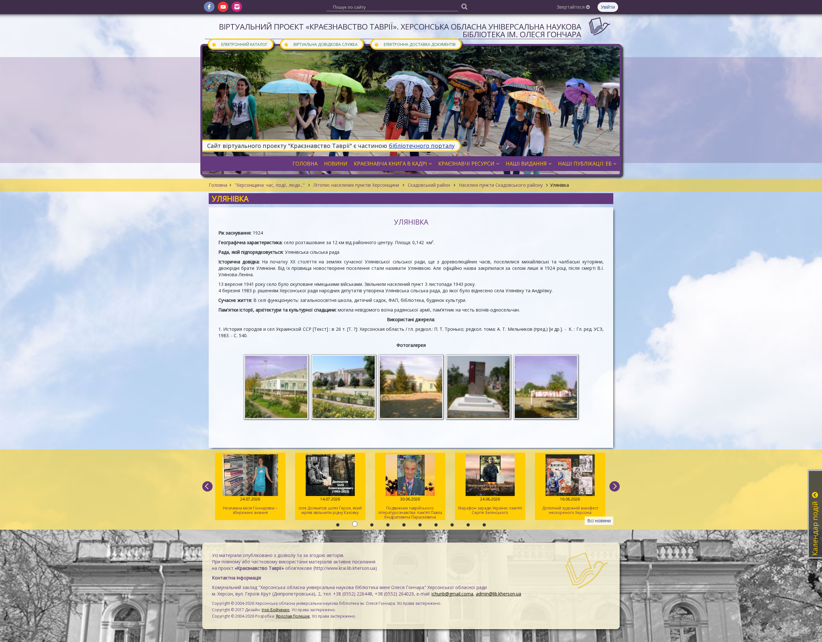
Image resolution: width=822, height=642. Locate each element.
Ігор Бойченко (276, 609)
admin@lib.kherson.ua (498, 594)
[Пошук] (464, 6)
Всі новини (599, 521)
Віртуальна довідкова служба (321, 44)
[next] (614, 486)
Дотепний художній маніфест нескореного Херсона (490, 505)
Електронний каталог (239, 44)
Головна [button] (305, 163)
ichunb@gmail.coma (452, 594)
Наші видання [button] (526, 163)
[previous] (207, 486)
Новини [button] (335, 163)
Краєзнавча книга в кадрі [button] (390, 163)
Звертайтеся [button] (571, 7)
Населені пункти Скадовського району (501, 185)
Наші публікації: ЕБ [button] (585, 163)
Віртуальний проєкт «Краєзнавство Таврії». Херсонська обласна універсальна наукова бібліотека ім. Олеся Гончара (400, 30)
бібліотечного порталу (422, 146)
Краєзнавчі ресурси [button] (466, 163)
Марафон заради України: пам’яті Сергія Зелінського (410, 505)
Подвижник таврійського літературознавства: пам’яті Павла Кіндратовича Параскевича (330, 508)
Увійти (608, 7)
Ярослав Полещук (293, 616)
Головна (218, 185)
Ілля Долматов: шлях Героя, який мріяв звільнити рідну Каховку (250, 505)
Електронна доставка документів (415, 44)
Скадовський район (429, 185)
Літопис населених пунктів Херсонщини (356, 185)
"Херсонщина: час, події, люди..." (269, 185)
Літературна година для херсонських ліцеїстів (570, 505)
